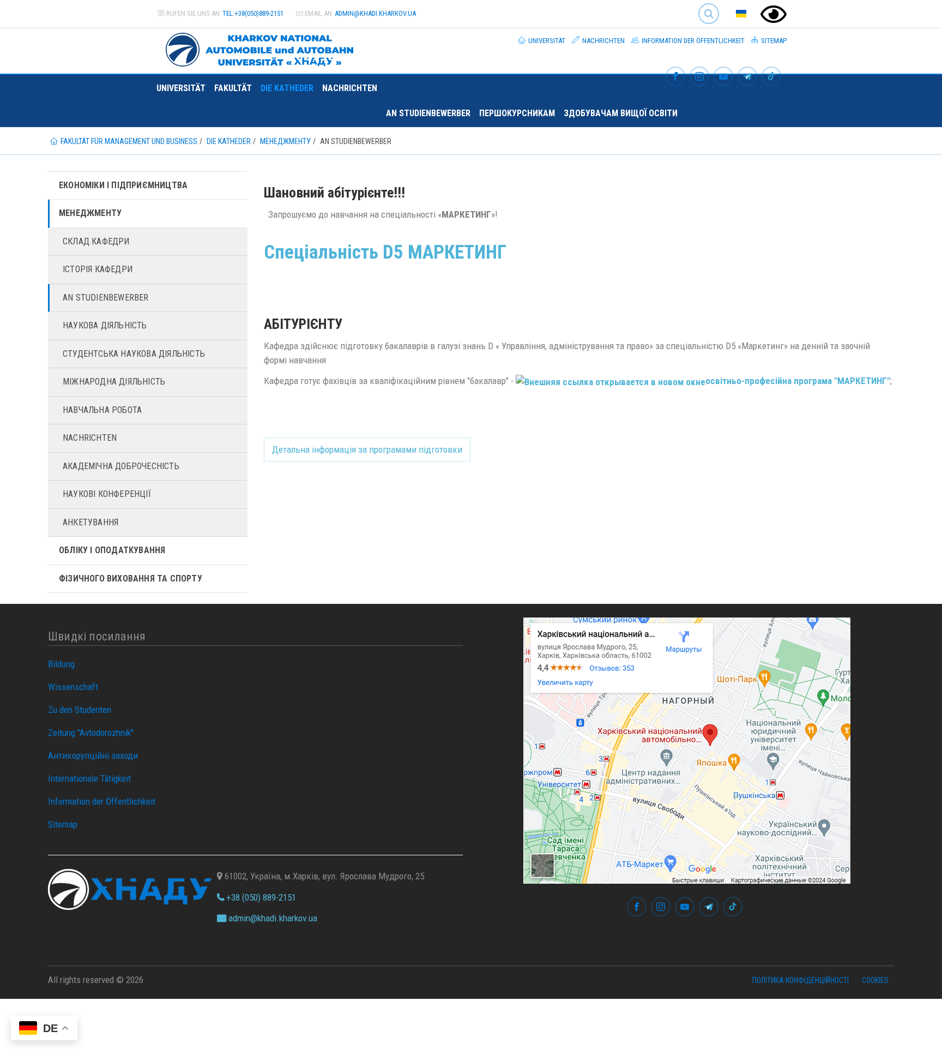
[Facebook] (675, 77)
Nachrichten (603, 41)
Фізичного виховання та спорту (130, 578)
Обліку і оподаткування (112, 550)
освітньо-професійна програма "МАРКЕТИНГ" (797, 380)
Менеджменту (90, 213)
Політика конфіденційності (800, 980)
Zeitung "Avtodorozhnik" (91, 732)
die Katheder (287, 88)
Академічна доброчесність (121, 466)
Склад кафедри (96, 241)
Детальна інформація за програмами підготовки (367, 449)
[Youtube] (723, 77)
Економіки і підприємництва (123, 185)
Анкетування (90, 522)
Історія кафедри (97, 269)
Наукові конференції (107, 494)
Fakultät (233, 88)
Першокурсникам (517, 113)
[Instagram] (699, 77)
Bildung (61, 663)
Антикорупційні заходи (93, 755)
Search (704, 5)
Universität (546, 41)
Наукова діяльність (105, 325)
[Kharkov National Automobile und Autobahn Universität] (255, 47)
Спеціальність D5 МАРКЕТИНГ (385, 252)
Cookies (875, 980)
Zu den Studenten (79, 709)
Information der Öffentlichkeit (692, 41)
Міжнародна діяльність (114, 381)
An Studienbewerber (428, 113)
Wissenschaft (73, 686)
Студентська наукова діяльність (134, 354)
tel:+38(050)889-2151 (252, 13)
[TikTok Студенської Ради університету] (771, 77)
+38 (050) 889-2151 (260, 897)
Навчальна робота (102, 410)
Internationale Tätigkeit (89, 778)
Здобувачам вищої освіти (621, 113)
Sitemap (773, 41)
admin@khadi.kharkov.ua (375, 13)
